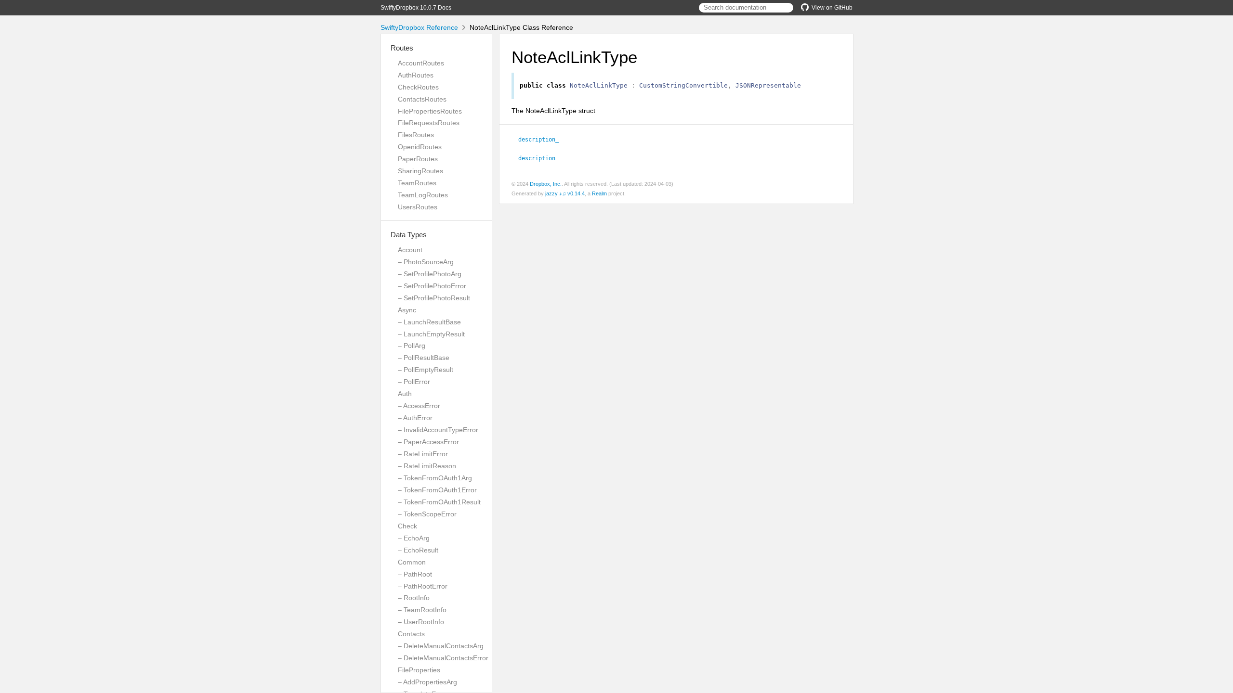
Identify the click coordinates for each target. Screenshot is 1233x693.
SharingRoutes (420, 171)
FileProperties (419, 670)
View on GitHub (832, 7)
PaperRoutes (418, 159)
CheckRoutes (418, 87)
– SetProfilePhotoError (432, 286)
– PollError (414, 381)
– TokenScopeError (427, 514)
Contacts (411, 634)
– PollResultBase (423, 357)
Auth (405, 394)
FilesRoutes (416, 135)
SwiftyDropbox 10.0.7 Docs (415, 7)
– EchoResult (418, 550)
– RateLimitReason (427, 466)
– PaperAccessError (428, 442)
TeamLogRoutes (423, 195)
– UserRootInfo (421, 622)
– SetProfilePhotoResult (434, 298)
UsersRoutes (417, 207)
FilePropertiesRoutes (430, 111)
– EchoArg (414, 538)
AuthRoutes (415, 75)
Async (407, 310)
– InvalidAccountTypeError (438, 430)
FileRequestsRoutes (428, 123)
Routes (402, 48)
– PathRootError (422, 586)
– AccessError (419, 406)
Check (407, 526)
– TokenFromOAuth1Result (439, 502)
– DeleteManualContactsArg (441, 646)
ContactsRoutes (422, 99)
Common (412, 562)
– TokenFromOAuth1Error (437, 490)
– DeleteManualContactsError (443, 658)
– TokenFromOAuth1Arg (435, 478)
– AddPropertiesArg (427, 682)
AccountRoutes (421, 63)
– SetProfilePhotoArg (429, 274)
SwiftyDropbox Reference (419, 27)
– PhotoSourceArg (426, 262)
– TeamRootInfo (422, 610)
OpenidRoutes (420, 147)
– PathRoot (415, 574)
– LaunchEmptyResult (431, 334)
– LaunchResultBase (429, 322)
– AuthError (415, 418)
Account (410, 250)
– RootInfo (414, 598)
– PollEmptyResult (425, 369)
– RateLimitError (423, 454)
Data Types (409, 235)
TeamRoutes (417, 183)
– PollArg (411, 345)
